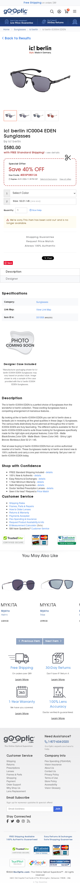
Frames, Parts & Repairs (21, 506)
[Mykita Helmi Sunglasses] (18, 584)
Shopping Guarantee (40, 237)
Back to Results (17, 38)
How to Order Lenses (20, 509)
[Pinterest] (18, 821)
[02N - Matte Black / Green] (38, 115)
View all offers (65, 179)
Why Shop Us (13, 787)
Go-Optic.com (21, 872)
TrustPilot (17, 863)
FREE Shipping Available (21, 837)
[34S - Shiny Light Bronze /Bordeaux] (52, 115)
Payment (11, 781)
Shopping (11, 777)
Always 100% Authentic (40, 246)
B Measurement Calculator (22, 525)
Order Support (14, 784)
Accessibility (51, 784)
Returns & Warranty (19, 512)
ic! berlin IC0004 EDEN (54, 29)
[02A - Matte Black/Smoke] (24, 115)
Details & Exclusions (48, 179)
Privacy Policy (52, 774)
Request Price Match (40, 241)
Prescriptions (13, 767)
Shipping (11, 761)
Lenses (10, 771)
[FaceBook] (8, 821)
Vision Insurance (53, 764)
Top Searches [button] (41, 882)
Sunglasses (20, 29)
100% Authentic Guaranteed (21, 840)
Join (57, 809)
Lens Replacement (16, 791)
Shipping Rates (17, 502)
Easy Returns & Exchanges (58, 837)
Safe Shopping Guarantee (58, 840)
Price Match (43, 491)
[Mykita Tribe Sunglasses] (57, 584)
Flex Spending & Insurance (23, 518)
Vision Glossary (52, 787)
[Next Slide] (74, 81)
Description (13, 272)
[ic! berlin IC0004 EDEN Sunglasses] (10, 115)
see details (53, 153)
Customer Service (40, 528)
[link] (66, 539)
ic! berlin (33, 29)
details (49, 472)
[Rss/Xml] (28, 821)
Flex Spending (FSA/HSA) (58, 761)
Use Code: (14, 175)
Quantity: (9, 210)
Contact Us (50, 771)
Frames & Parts (14, 774)
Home (6, 29)
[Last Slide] (6, 81)
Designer (12, 279)
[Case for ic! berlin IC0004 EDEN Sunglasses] (20, 342)
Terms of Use (51, 777)
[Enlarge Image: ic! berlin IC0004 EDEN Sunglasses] (41, 81)
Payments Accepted (19, 515)
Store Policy (51, 781)
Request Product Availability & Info (26, 522)
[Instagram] (23, 821)
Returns (11, 764)
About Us (49, 767)
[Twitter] (12, 821)
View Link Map (43, 309)
